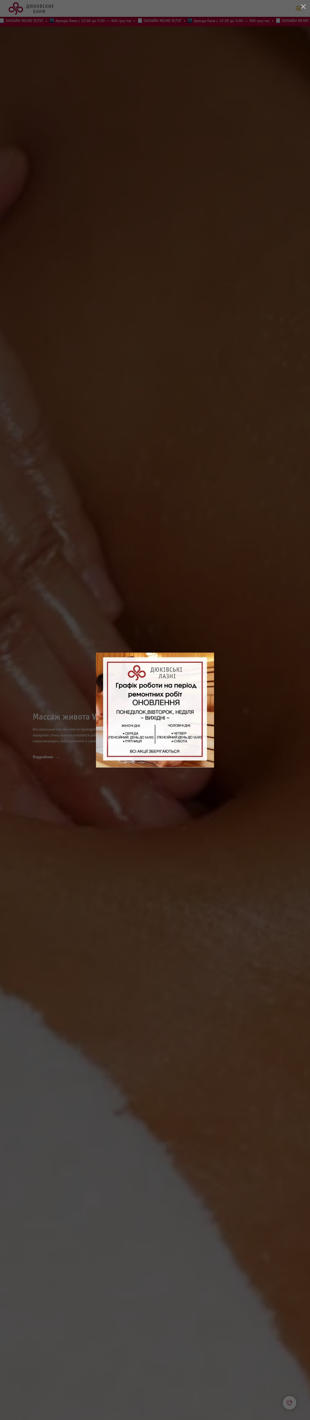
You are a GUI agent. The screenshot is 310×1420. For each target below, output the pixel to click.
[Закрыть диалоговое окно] (303, 6)
